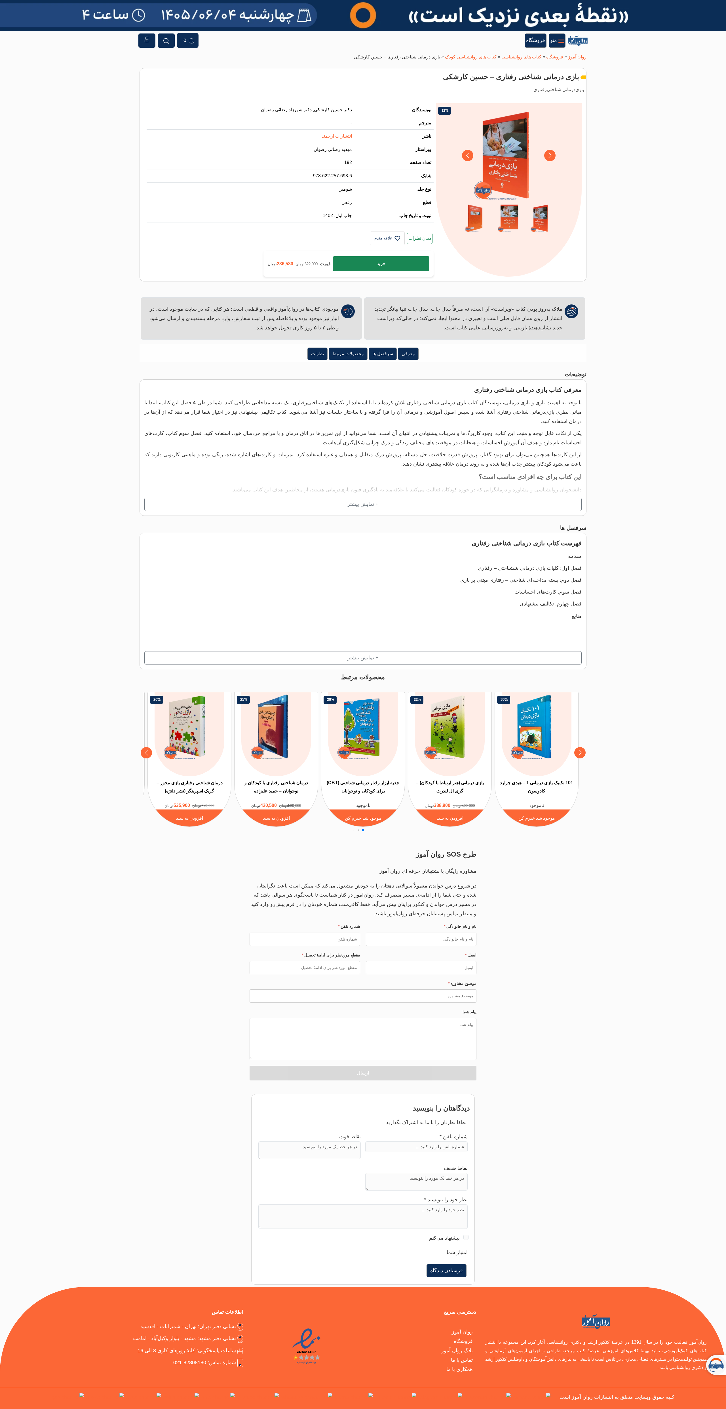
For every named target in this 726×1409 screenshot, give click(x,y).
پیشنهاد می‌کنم (444, 1238)
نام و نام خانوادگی (460, 926)
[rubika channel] (105, 1398)
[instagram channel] (488, 1398)
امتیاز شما (457, 1252)
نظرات (317, 353)
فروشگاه (554, 56)
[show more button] (363, 504)
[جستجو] (166, 40)
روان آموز (577, 56)
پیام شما (469, 1012)
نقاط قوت (350, 1136)
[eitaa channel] (143, 1398)
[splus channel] (181, 1398)
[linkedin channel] (395, 1398)
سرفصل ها (382, 353)
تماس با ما (462, 1360)
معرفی (408, 353)
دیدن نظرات (419, 238)
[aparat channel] (354, 1398)
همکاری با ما (459, 1369)
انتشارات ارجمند (337, 135)
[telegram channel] (440, 1398)
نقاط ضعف (456, 1168)
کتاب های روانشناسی (521, 56)
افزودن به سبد (449, 818)
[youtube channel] (258, 1398)
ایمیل (470, 955)
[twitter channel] (531, 1398)
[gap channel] (68, 1398)
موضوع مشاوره (462, 983)
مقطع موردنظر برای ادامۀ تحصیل (331, 955)
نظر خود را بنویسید (446, 1199)
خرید (381, 263)
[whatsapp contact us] (306, 1398)
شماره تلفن (349, 926)
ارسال (363, 1073)
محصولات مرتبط (348, 353)
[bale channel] (218, 1398)
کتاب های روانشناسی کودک (471, 56)
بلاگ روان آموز (457, 1350)
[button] (467, 155)
